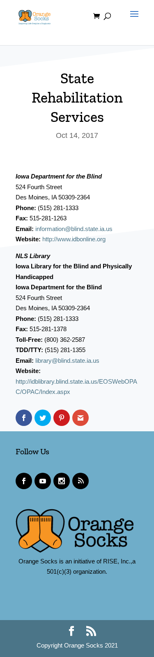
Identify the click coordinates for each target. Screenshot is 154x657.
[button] (132, 21)
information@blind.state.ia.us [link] (74, 228)
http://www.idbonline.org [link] (74, 239)
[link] (34, 15)
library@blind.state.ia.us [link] (67, 360)
